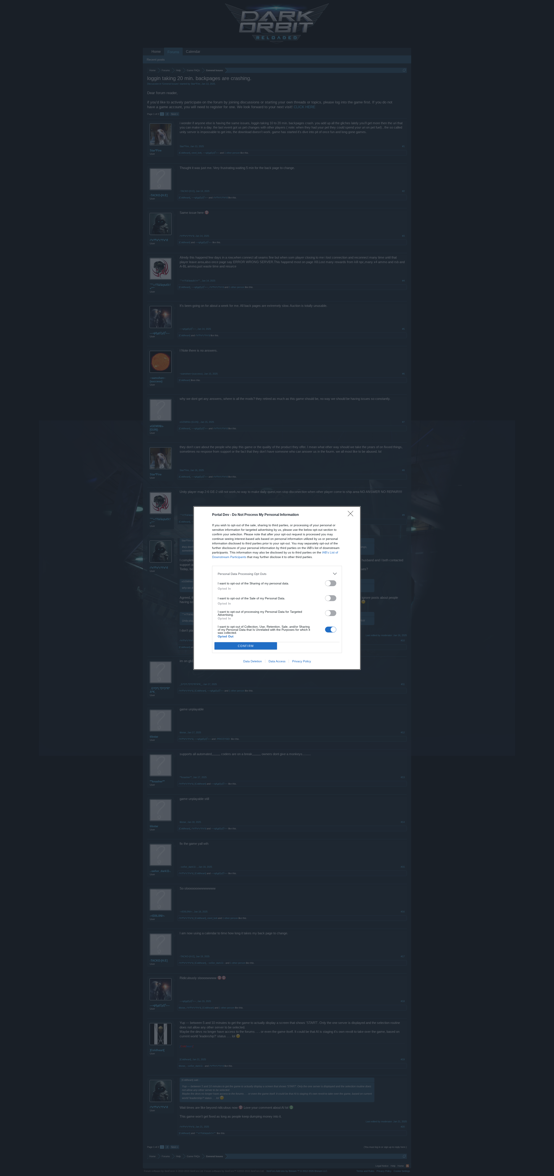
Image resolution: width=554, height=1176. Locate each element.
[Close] (352, 515)
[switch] (330, 583)
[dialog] (277, 588)
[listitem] (277, 573)
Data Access (277, 661)
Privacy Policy (301, 661)
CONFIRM (246, 646)
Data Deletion (252, 661)
